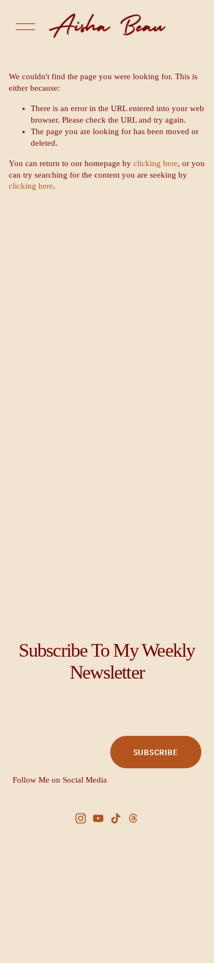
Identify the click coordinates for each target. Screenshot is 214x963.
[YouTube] (98, 818)
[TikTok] (115, 818)
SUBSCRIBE (155, 752)
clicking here (155, 163)
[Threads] (133, 818)
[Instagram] (80, 818)
